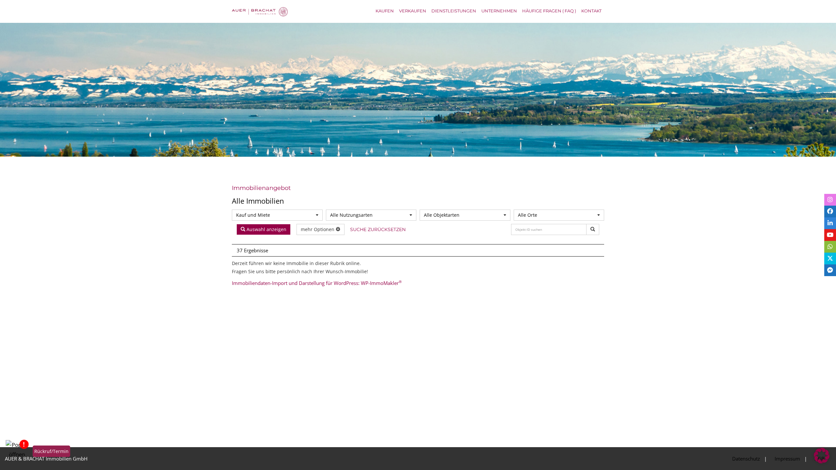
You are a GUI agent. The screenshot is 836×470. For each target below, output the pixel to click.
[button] (821, 455)
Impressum (787, 458)
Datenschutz (746, 458)
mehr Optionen (318, 231)
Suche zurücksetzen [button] (374, 233)
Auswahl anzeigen (265, 231)
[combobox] (277, 215)
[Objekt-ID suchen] (592, 229)
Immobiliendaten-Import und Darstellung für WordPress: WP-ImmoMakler (317, 286)
